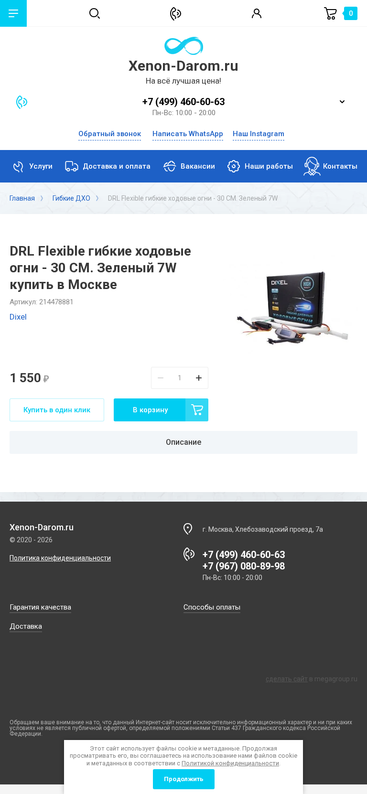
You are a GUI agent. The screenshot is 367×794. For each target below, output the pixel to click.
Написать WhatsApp (187, 134)
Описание (183, 442)
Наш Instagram (258, 134)
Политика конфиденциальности (60, 558)
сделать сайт (287, 679)
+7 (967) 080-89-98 (244, 566)
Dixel (18, 317)
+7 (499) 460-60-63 (183, 101)
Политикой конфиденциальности (230, 763)
